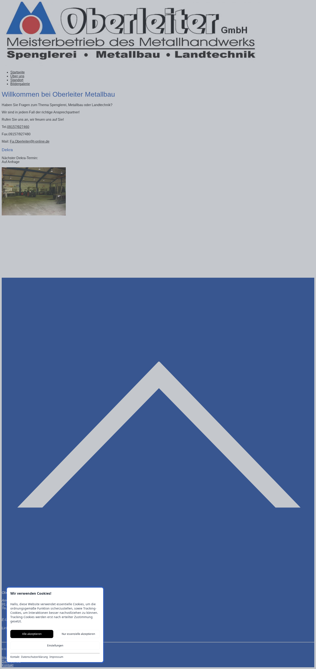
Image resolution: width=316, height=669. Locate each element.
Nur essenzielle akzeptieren (78, 634)
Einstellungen (55, 645)
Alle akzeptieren (31, 634)
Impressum (56, 657)
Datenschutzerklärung (34, 657)
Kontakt (14, 657)
